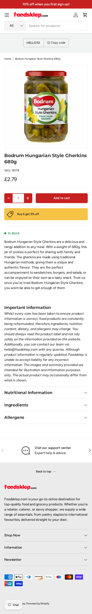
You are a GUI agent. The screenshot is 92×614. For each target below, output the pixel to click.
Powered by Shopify (37, 603)
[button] (85, 15)
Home (7, 59)
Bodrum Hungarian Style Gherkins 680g (37, 59)
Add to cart (61, 198)
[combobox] (46, 25)
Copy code (58, 42)
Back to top (44, 471)
